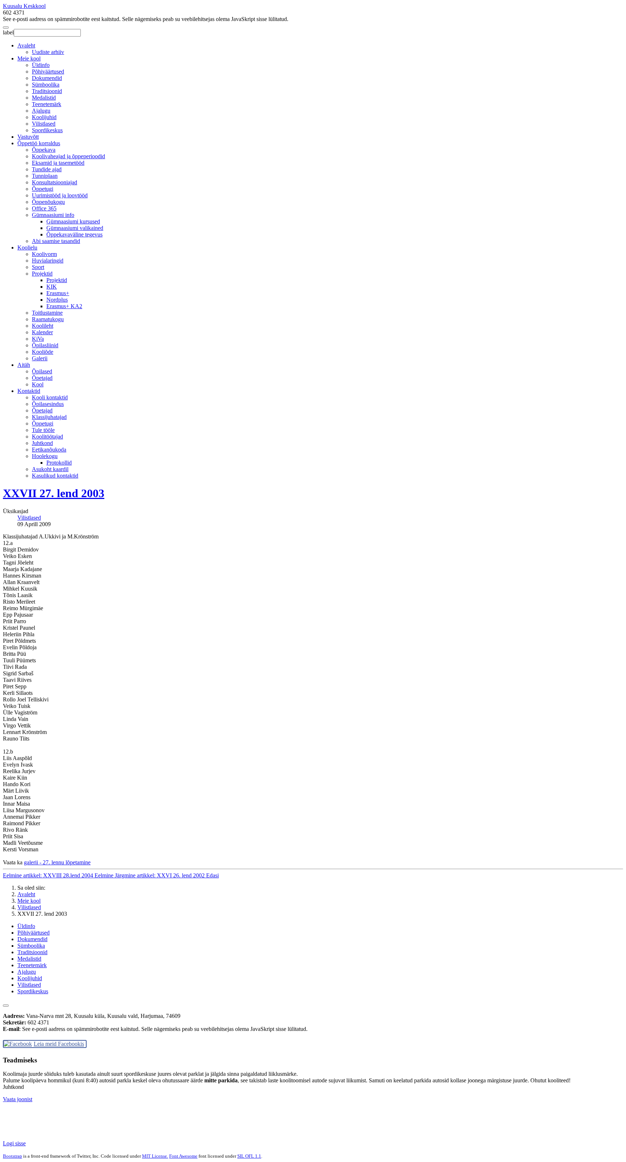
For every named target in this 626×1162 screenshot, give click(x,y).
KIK (51, 287)
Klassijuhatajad (49, 417)
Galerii (39, 358)
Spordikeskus (47, 130)
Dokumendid (47, 78)
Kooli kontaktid (50, 397)
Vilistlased (43, 124)
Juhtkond (42, 443)
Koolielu (27, 247)
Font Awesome (183, 1156)
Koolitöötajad (47, 436)
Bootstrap (12, 1156)
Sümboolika (45, 84)
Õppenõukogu (48, 202)
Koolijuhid (44, 117)
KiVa (38, 339)
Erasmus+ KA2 (64, 306)
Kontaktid (28, 391)
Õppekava (43, 150)
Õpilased (42, 371)
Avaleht (26, 45)
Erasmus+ (57, 293)
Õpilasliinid (45, 345)
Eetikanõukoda (49, 449)
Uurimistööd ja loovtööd (60, 195)
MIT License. (155, 1156)
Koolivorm (44, 254)
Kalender (42, 332)
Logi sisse (14, 1143)
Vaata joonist (17, 1099)
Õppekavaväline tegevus (74, 234)
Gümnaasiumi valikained (74, 228)
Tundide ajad (47, 169)
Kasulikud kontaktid (55, 476)
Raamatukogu (48, 319)
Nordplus (57, 300)
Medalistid (44, 98)
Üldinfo (41, 65)
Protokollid (59, 463)
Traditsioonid (47, 91)
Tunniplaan (45, 176)
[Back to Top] (6, 1005)
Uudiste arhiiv (48, 52)
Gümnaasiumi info (53, 215)
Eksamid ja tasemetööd (58, 163)
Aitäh (23, 365)
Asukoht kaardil (50, 469)
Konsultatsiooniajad (54, 182)
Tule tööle (43, 430)
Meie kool (29, 58)
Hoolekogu (45, 456)
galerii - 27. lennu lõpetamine (57, 862)
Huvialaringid (47, 260)
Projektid (42, 273)
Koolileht (42, 326)
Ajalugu (41, 111)
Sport (38, 267)
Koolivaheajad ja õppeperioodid (68, 156)
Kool (37, 384)
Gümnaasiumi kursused (73, 221)
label (8, 32)
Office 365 (44, 208)
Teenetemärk (46, 104)
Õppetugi (42, 189)
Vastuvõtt (28, 137)
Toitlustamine (47, 313)
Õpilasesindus (48, 404)
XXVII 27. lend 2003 (53, 493)
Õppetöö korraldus (38, 143)
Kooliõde (42, 352)
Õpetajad (42, 378)
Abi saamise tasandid (56, 241)
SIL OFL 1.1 (249, 1156)
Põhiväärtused (48, 71)
